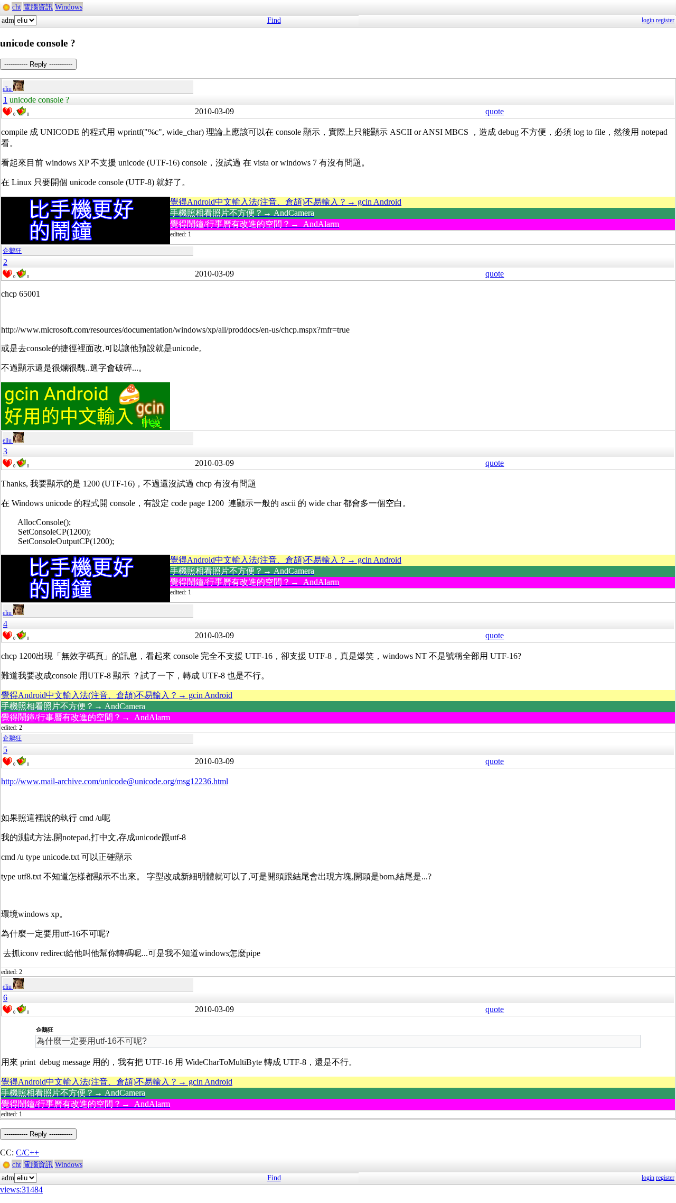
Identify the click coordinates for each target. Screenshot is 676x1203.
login (648, 20)
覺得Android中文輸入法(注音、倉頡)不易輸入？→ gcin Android (285, 201)
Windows (68, 7)
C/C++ (27, 1152)
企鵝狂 (12, 250)
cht (16, 7)
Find (274, 20)
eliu (8, 89)
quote (494, 111)
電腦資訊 (38, 7)
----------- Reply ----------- (38, 64)
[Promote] (7, 111)
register (665, 20)
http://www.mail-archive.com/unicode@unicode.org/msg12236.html (114, 781)
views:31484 (21, 1189)
